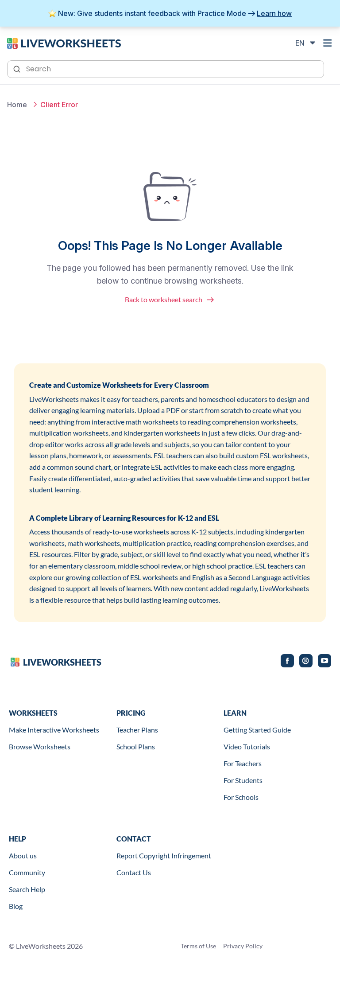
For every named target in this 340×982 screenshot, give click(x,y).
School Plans (135, 746)
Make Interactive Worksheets (54, 729)
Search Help (27, 889)
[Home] (64, 42)
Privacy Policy (243, 946)
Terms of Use (198, 946)
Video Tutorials (247, 746)
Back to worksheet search (163, 299)
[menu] (327, 43)
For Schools (241, 797)
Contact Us (133, 872)
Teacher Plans (137, 729)
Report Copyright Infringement (163, 855)
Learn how (274, 13)
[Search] (17, 68)
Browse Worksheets (39, 746)
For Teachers (243, 763)
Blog (16, 906)
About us (23, 855)
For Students (243, 780)
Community (27, 872)
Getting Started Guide (257, 729)
